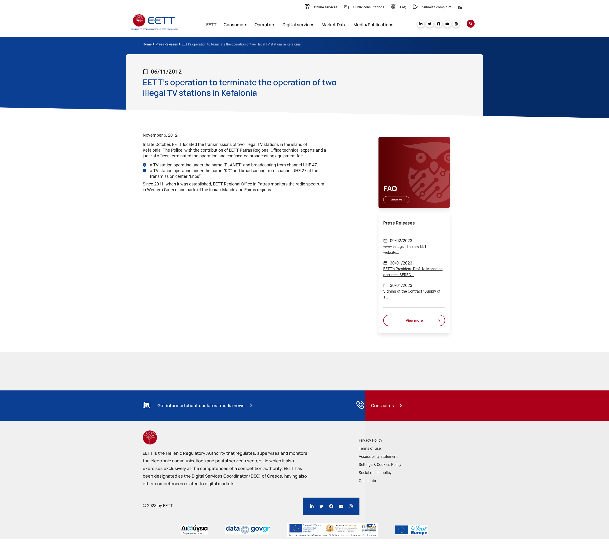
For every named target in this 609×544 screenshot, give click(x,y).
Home (147, 44)
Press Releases (167, 44)
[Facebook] (438, 24)
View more (396, 199)
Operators (265, 24)
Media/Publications (373, 24)
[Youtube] (447, 24)
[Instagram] (456, 24)
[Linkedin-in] (420, 24)
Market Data (334, 24)
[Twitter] (429, 24)
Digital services (298, 24)
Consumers (235, 24)
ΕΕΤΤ (211, 24)
